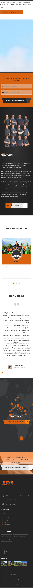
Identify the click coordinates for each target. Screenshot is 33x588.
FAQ (5, 522)
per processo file (6, 540)
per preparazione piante (20, 536)
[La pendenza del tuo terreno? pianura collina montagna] (16, 92)
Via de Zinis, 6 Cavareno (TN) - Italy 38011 (18, 496)
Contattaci (7, 524)
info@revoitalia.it (11, 504)
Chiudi (5, 12)
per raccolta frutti (6, 536)
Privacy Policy (16, 12)
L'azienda (6, 516)
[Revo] (8, 483)
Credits (16, 584)
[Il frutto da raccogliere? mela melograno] (16, 86)
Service (6, 520)
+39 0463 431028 (11, 500)
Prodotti (6, 518)
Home (5, 514)
